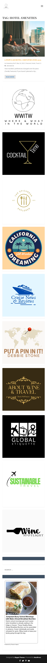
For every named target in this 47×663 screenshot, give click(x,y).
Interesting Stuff (11, 63)
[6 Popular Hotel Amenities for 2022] (23, 39)
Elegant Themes (20, 657)
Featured (28, 63)
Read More (10, 77)
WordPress (37, 657)
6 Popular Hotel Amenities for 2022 (23, 60)
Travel (37, 63)
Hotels (33, 63)
